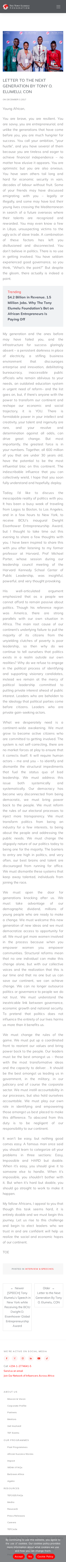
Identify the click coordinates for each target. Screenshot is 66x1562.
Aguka (10, 1481)
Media (10, 1502)
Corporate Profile (16, 1405)
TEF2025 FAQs (15, 1495)
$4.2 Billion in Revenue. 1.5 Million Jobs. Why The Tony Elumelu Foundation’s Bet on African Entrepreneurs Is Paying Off (31, 308)
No (30, 1556)
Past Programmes (17, 1447)
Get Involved (14, 1426)
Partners (12, 1412)
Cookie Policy (45, 1556)
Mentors (11, 1419)
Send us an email (13, 1370)
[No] (61, 1548)
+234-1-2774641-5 (20, 1366)
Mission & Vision (16, 1399)
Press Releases (16, 1515)
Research (12, 1509)
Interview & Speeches (39, 1269)
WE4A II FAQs (14, 1467)
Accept (19, 1556)
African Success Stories (20, 1454)
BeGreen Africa (15, 1474)
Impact (11, 1460)
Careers (11, 1522)
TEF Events (13, 1432)
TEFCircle (12, 1529)
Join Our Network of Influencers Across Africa (29, 1375)
